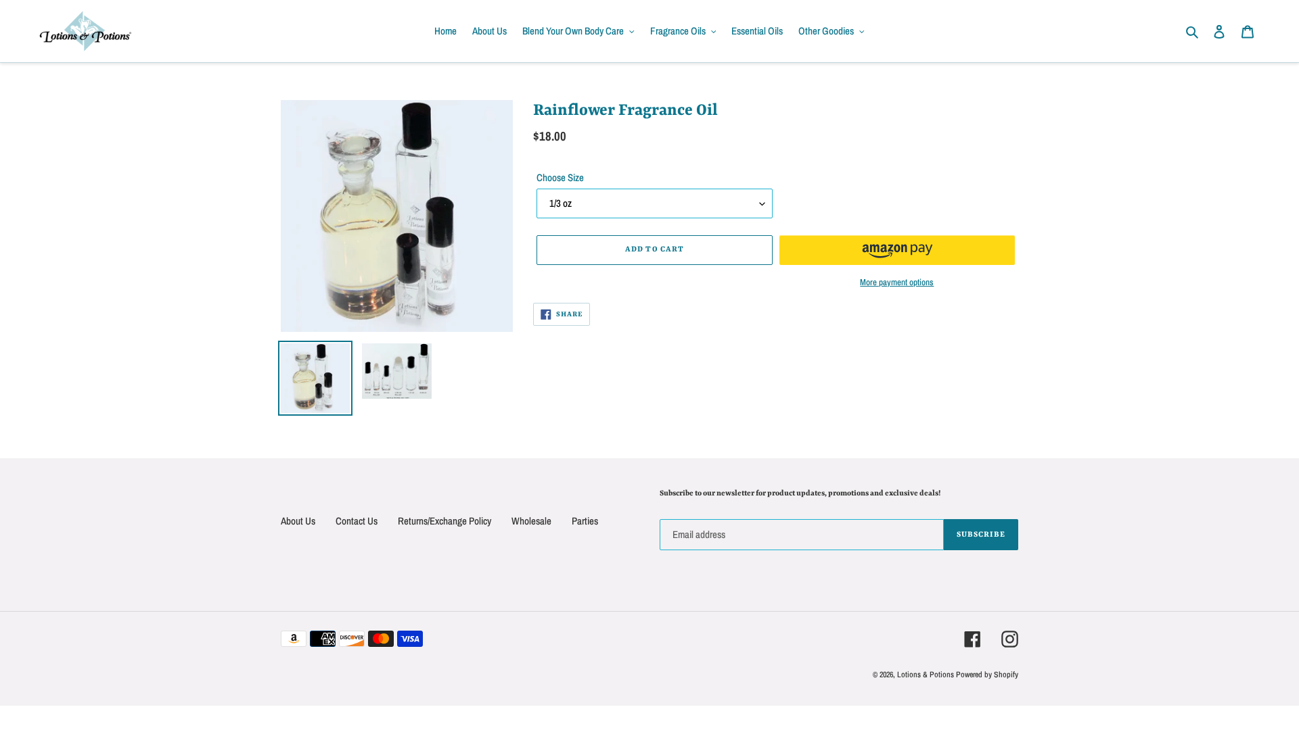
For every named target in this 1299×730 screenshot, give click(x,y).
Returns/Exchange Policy (444, 521)
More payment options (897, 282)
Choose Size (560, 177)
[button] (897, 250)
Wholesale (531, 521)
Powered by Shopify (987, 674)
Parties (585, 521)
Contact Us (357, 521)
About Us (298, 521)
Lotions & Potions (926, 674)
